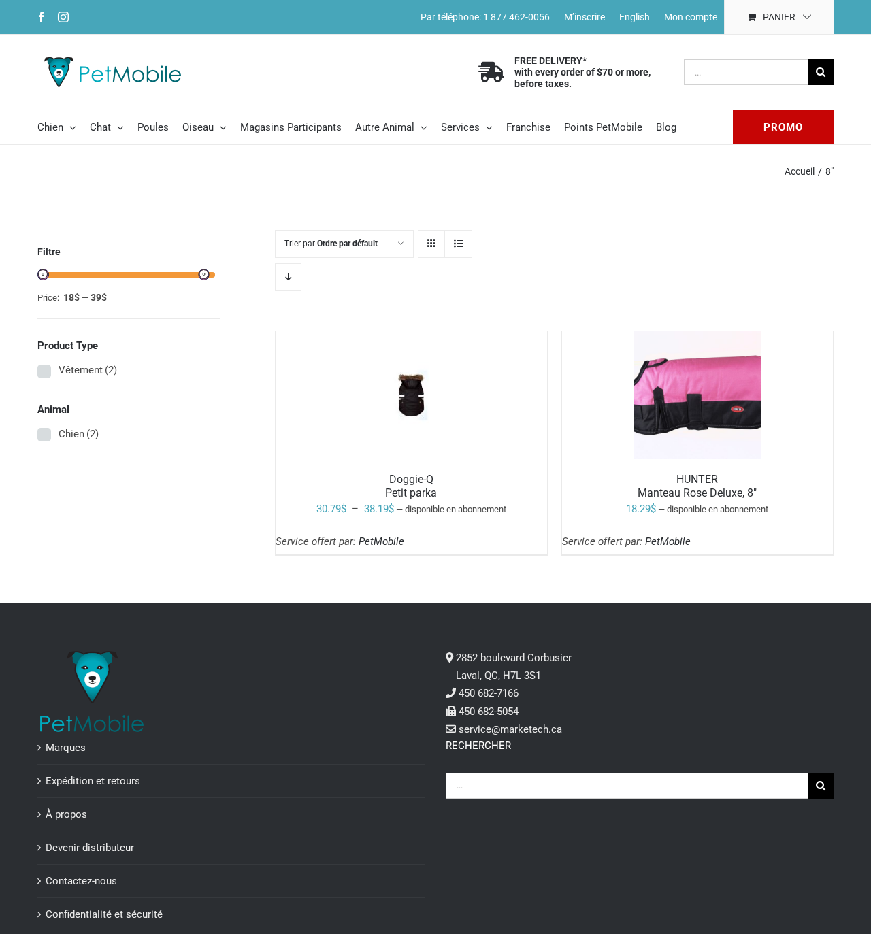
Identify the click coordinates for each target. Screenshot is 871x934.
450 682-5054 (489, 711)
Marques (66, 747)
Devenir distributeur (90, 847)
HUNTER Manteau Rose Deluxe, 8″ (697, 486)
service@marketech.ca (510, 729)
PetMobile (381, 541)
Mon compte (690, 17)
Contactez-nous (81, 881)
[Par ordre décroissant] (288, 277)
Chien (79, 434)
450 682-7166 (489, 693)
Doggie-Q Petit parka (411, 486)
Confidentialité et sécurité (104, 914)
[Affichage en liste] (458, 244)
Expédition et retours (93, 781)
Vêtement (88, 370)
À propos (66, 814)
